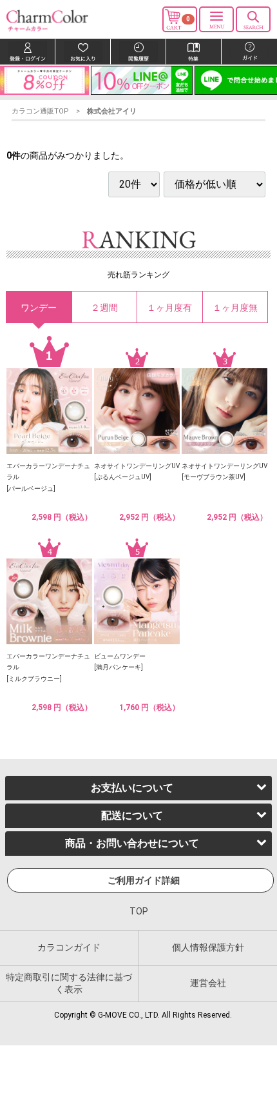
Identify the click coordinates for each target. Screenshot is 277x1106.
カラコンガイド (68, 947)
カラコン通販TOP (40, 111)
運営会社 (208, 983)
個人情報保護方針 (208, 947)
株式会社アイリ (112, 111)
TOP (138, 911)
